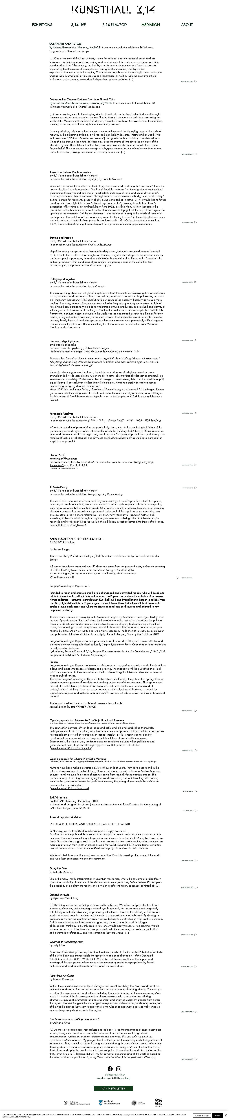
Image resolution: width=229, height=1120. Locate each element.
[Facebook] (110, 1068)
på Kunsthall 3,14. (111, 351)
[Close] (225, 1115)
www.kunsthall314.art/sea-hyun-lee (71, 748)
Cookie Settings (202, 1115)
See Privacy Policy (22, 1116)
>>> (76, 468)
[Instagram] (118, 1068)
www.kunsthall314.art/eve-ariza (69, 788)
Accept (217, 1115)
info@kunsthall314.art (115, 1074)
